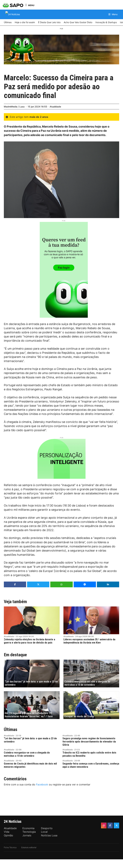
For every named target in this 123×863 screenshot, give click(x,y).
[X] (116, 825)
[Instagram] (104, 825)
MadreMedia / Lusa (14, 106)
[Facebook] (110, 825)
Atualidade (55, 106)
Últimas (10, 729)
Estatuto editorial (28, 847)
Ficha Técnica (10, 847)
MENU (31, 5)
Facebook (42, 784)
